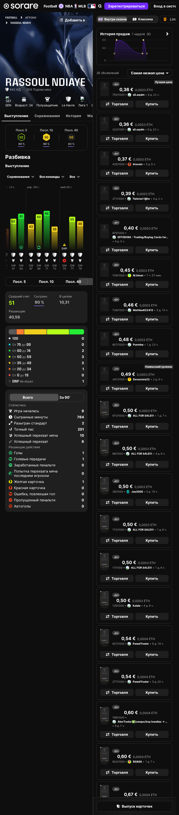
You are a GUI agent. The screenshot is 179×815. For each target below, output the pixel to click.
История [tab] (73, 116)
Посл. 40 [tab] (73, 281)
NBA (69, 6)
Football (50, 6)
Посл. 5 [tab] (19, 281)
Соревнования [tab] (47, 116)
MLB (82, 6)
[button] (100, 6)
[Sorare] (20, 6)
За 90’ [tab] (64, 397)
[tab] (142, 19)
